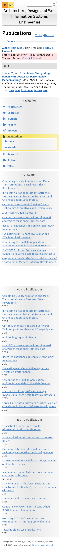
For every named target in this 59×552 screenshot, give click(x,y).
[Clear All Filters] (31, 58)
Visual (50, 35)
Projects (12, 130)
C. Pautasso (27, 73)
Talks (10, 166)
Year (6, 51)
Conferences (14, 107)
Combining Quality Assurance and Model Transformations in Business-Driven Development (26, 185)
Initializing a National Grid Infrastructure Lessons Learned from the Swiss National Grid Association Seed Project (27, 196)
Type (19, 48)
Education (13, 113)
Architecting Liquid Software (19, 213)
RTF (54, 48)
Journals (12, 119)
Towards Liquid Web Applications (22, 530)
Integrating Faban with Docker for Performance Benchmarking (26, 77)
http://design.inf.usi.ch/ (43, 545)
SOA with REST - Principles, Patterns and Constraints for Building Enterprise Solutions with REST (29, 487)
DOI (11, 90)
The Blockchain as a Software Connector (26, 498)
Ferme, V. (7, 73)
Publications (14, 136)
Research (12, 154)
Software (12, 160)
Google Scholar (24, 90)
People (11, 125)
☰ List (38, 35)
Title (13, 48)
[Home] (8, 5)
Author (6, 48)
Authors (9, 141)
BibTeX (47, 48)
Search (11, 41)
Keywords (10, 147)
